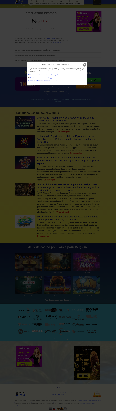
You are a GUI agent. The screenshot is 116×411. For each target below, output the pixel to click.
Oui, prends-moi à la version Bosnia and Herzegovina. (44, 75)
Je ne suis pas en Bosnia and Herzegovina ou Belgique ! (43, 80)
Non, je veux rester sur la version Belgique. (41, 78)
